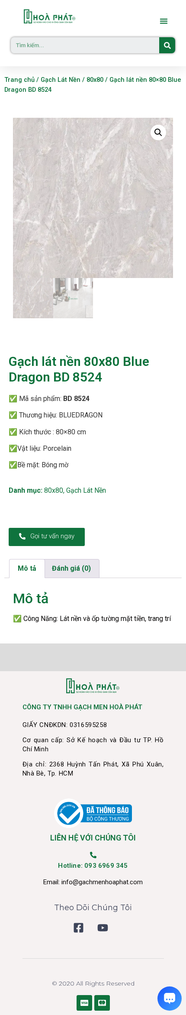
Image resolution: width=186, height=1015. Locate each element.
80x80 (95, 80)
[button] (164, 21)
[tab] (27, 568)
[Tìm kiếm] (167, 45)
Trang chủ (19, 80)
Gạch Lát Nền (60, 80)
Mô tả (27, 568)
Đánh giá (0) (71, 568)
